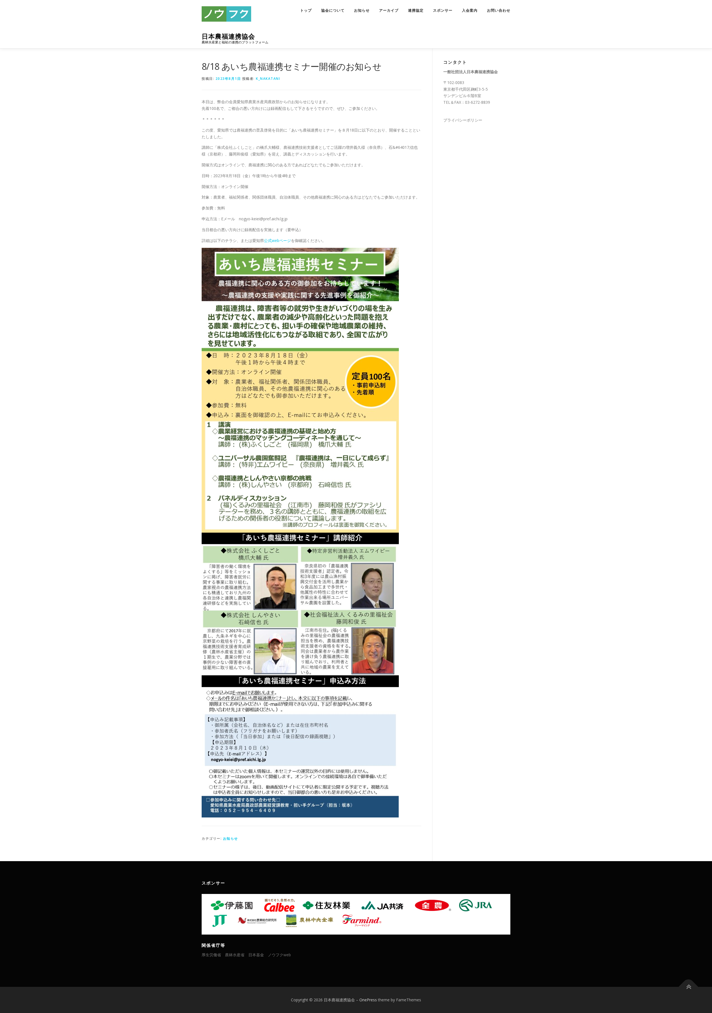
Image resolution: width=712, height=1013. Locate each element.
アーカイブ (389, 10)
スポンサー (443, 10)
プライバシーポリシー (462, 120)
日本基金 (256, 954)
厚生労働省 (211, 954)
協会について (333, 10)
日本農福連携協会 (228, 36)
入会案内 (470, 10)
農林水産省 (234, 954)
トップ (306, 10)
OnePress (368, 999)
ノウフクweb (279, 954)
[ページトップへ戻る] (688, 987)
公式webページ (277, 240)
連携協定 (416, 10)
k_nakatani (268, 78)
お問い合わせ (498, 10)
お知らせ (362, 10)
